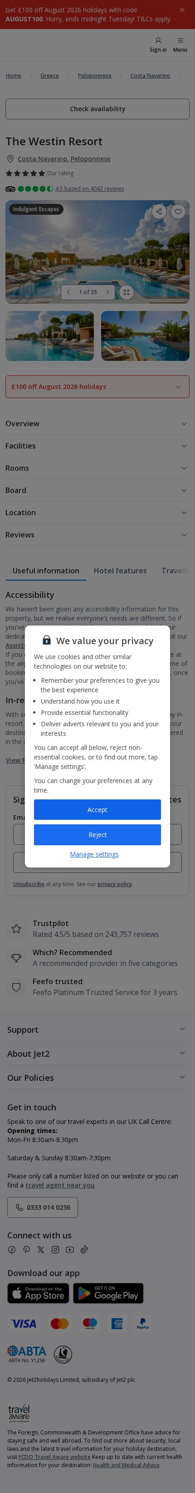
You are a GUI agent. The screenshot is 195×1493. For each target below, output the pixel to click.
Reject (97, 834)
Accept (97, 809)
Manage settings (94, 854)
